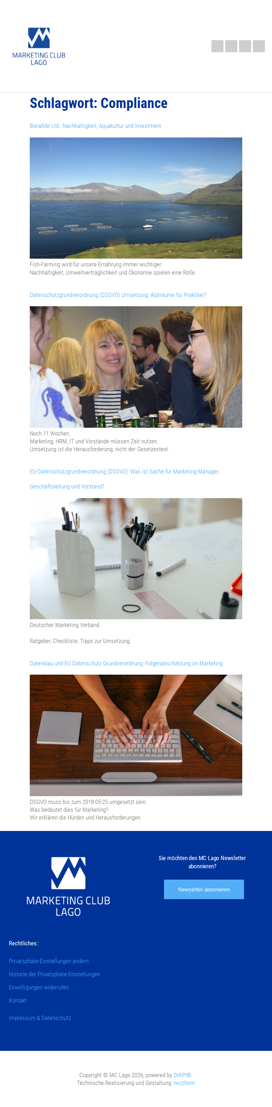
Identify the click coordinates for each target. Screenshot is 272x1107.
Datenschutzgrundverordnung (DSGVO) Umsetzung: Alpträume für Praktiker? (118, 294)
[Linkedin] (217, 46)
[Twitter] (259, 46)
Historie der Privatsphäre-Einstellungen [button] (54, 974)
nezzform (184, 1082)
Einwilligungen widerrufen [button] (39, 987)
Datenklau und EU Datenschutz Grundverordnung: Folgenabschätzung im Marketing (126, 663)
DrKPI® (183, 1075)
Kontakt (18, 1000)
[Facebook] (231, 46)
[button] (181, 45)
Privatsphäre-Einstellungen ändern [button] (49, 961)
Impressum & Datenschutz (40, 1017)
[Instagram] (245, 46)
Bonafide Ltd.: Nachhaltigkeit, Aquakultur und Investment (95, 125)
